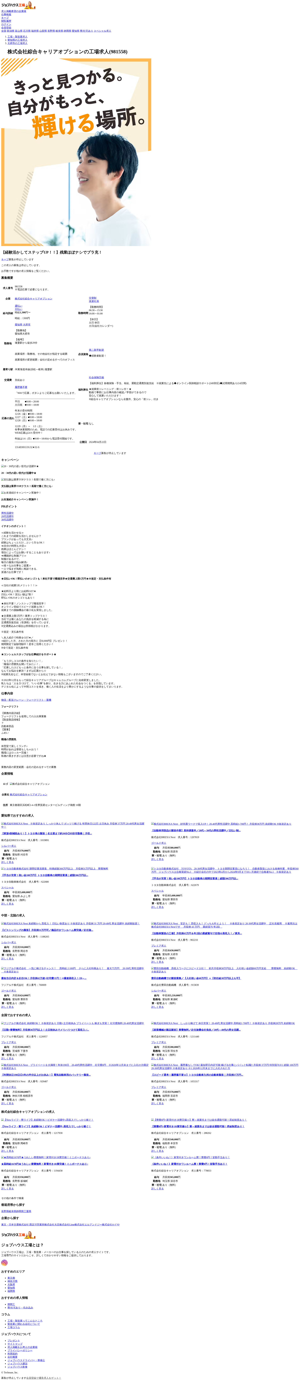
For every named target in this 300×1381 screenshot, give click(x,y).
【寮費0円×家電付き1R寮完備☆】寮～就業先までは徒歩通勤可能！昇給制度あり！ (198, 1126)
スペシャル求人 (102, 31)
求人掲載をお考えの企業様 (23, 1347)
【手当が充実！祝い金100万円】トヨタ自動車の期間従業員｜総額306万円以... (44, 875)
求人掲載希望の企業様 (13, 11)
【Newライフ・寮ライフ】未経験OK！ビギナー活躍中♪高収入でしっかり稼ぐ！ (46, 1126)
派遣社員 (94, 301)
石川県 (27, 31)
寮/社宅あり (86, 31)
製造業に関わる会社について (24, 1324)
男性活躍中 (7, 513)
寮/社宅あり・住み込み (20, 1307)
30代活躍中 (7, 519)
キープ (5, 259)
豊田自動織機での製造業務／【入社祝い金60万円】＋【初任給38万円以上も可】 (196, 978)
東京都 (11, 1278)
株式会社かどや (111, 1224)
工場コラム (14, 1327)
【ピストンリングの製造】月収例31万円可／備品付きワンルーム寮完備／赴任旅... (47, 930)
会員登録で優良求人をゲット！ (43, 1378)
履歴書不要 (21, 387)
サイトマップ (15, 1344)
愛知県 (75, 31)
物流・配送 (7, 700)
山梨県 (43, 31)
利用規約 (13, 1353)
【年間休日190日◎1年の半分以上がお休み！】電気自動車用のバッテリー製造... (46, 1075)
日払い (18, 309)
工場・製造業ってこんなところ (25, 1320)
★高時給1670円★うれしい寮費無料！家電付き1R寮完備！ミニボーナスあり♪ (44, 1164)
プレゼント (14, 1340)
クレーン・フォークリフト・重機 (32, 700)
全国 (3, 31)
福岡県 (11, 1291)
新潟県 (10, 31)
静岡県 (67, 31)
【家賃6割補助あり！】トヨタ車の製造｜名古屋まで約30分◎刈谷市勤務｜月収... (46, 833)
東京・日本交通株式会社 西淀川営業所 (22, 1224)
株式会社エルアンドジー (88, 1224)
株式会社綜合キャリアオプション (33, 298)
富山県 (18, 31)
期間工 (11, 1304)
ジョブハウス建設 (18, 1363)
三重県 (27, 1211)
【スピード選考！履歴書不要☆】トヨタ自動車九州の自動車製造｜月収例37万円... (197, 1075)
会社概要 (13, 1357)
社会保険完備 (96, 377)
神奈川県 (13, 1281)
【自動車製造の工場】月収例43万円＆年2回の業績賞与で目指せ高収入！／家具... (196, 933)
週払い (18, 306)
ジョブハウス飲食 (18, 1367)
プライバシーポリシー (20, 1350)
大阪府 (11, 1284)
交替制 (92, 298)
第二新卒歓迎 (96, 350)
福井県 (35, 31)
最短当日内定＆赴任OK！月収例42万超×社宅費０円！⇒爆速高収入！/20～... (43, 978)
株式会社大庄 (51, 1224)
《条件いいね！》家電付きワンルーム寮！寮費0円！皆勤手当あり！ (189, 1164)
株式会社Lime (67, 1224)
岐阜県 (59, 31)
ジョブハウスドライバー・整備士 (26, 1360)
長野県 (51, 31)
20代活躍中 (7, 516)
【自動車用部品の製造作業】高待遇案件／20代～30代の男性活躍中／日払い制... (196, 830)
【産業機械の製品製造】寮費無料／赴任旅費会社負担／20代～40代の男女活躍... (196, 1029)
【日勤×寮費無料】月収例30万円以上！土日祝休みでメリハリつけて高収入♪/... (45, 1029)
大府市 (26, 324)
